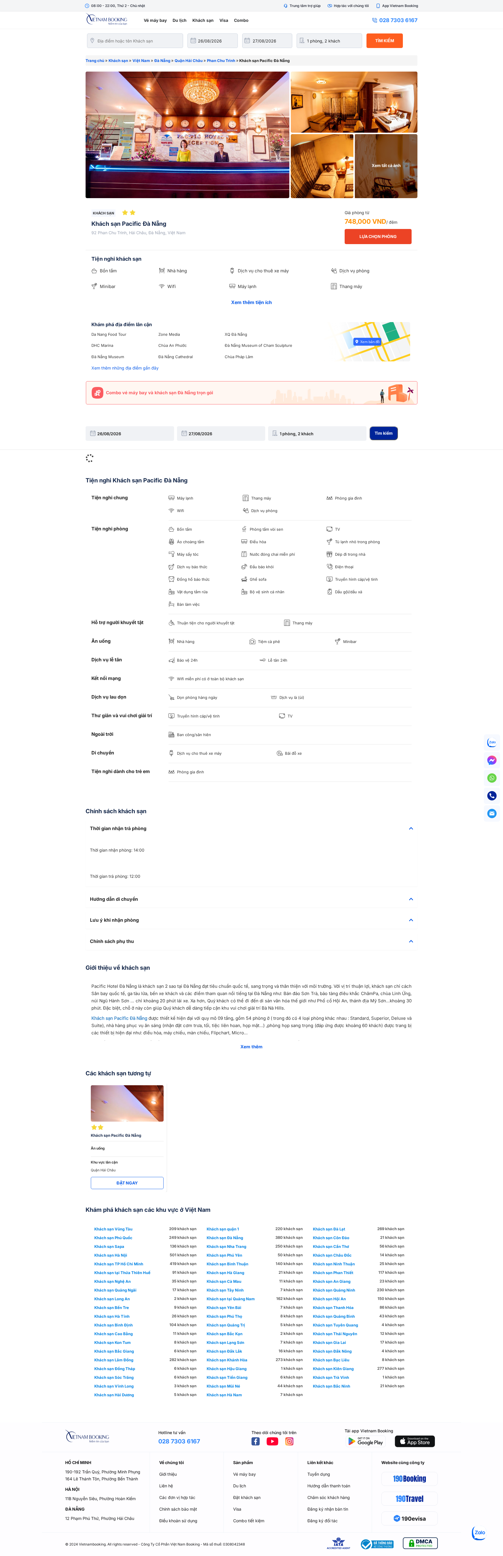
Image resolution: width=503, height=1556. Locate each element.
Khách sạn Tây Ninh (225, 1290)
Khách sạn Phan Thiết (333, 1272)
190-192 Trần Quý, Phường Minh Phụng (102, 1471)
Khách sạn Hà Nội (110, 1255)
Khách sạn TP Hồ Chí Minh (118, 1264)
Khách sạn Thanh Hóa (333, 1307)
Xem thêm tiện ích (251, 302)
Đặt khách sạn (247, 1497)
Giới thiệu (168, 1474)
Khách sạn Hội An (329, 1298)
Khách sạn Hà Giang (225, 1272)
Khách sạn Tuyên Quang (335, 1325)
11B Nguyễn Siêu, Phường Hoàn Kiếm (100, 1498)
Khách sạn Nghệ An (112, 1281)
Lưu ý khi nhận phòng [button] (114, 920)
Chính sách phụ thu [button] (112, 941)
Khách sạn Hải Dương (114, 1394)
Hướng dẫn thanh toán (328, 1485)
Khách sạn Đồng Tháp (114, 1368)
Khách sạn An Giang (331, 1281)
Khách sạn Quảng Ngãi (115, 1290)
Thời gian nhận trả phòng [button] (118, 828)
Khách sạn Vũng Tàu (113, 1229)
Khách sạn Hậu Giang (227, 1368)
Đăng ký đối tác (322, 1520)
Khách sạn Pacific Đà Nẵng (119, 1018)
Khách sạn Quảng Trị (226, 1325)
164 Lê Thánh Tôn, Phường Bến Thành (101, 1478)
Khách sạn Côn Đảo (331, 1237)
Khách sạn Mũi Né (223, 1386)
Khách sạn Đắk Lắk (224, 1351)
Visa (223, 20)
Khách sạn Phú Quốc (113, 1237)
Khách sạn (203, 20)
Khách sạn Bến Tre (111, 1307)
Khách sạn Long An (112, 1298)
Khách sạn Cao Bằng (113, 1333)
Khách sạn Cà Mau (224, 1281)
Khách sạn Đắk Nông (332, 1351)
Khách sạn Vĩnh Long (114, 1386)
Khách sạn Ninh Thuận (334, 1264)
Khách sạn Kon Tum (112, 1342)
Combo (241, 20)
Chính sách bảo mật (178, 1509)
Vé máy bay (155, 20)
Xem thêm (251, 1046)
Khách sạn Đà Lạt (329, 1229)
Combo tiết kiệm (248, 1520)
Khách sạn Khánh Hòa (227, 1360)
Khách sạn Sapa (109, 1246)
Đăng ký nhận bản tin (327, 1509)
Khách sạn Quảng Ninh (334, 1290)
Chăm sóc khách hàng (328, 1497)
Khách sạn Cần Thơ (331, 1246)
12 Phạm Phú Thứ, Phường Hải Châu (99, 1518)
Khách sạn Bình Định (113, 1325)
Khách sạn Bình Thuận (227, 1264)
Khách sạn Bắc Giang (114, 1351)
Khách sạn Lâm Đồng (113, 1360)
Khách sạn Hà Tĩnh (112, 1316)
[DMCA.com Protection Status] (420, 1544)
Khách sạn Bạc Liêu (331, 1360)
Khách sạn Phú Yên (224, 1255)
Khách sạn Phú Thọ (224, 1316)
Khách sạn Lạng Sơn (225, 1342)
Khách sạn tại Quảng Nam (231, 1298)
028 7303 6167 (398, 20)
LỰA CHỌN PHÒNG (378, 236)
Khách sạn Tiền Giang (227, 1377)
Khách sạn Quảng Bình (334, 1316)
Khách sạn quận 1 (223, 1229)
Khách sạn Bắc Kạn (224, 1333)
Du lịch (180, 20)
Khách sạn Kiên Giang (333, 1368)
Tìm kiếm (384, 40)
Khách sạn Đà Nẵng (225, 1237)
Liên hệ (166, 1485)
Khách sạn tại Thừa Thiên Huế (122, 1272)
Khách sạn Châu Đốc (332, 1255)
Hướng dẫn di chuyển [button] (114, 899)
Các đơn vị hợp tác (177, 1497)
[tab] (251, 828)
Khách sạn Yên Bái (224, 1307)
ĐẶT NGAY (127, 1182)
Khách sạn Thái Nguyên (335, 1333)
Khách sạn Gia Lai (329, 1342)
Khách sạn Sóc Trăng (114, 1377)
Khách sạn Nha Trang (226, 1246)
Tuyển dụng (318, 1474)
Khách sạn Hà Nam (224, 1394)
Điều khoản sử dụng (178, 1520)
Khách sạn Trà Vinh (331, 1377)
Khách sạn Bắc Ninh (331, 1386)
